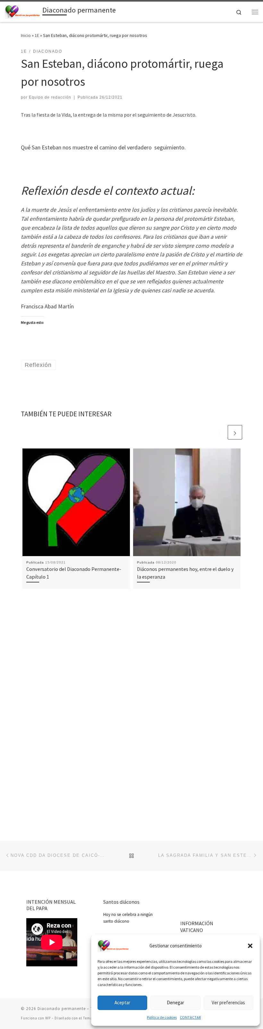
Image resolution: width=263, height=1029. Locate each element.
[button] (250, 946)
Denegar (175, 1002)
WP (48, 1018)
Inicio (26, 35)
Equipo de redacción (50, 97)
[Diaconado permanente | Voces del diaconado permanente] (22, 10)
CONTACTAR (190, 1017)
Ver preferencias (228, 1002)
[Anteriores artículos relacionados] (219, 432)
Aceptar (122, 1002)
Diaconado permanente (62, 1008)
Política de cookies (162, 1017)
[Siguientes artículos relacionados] (235, 432)
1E (37, 35)
